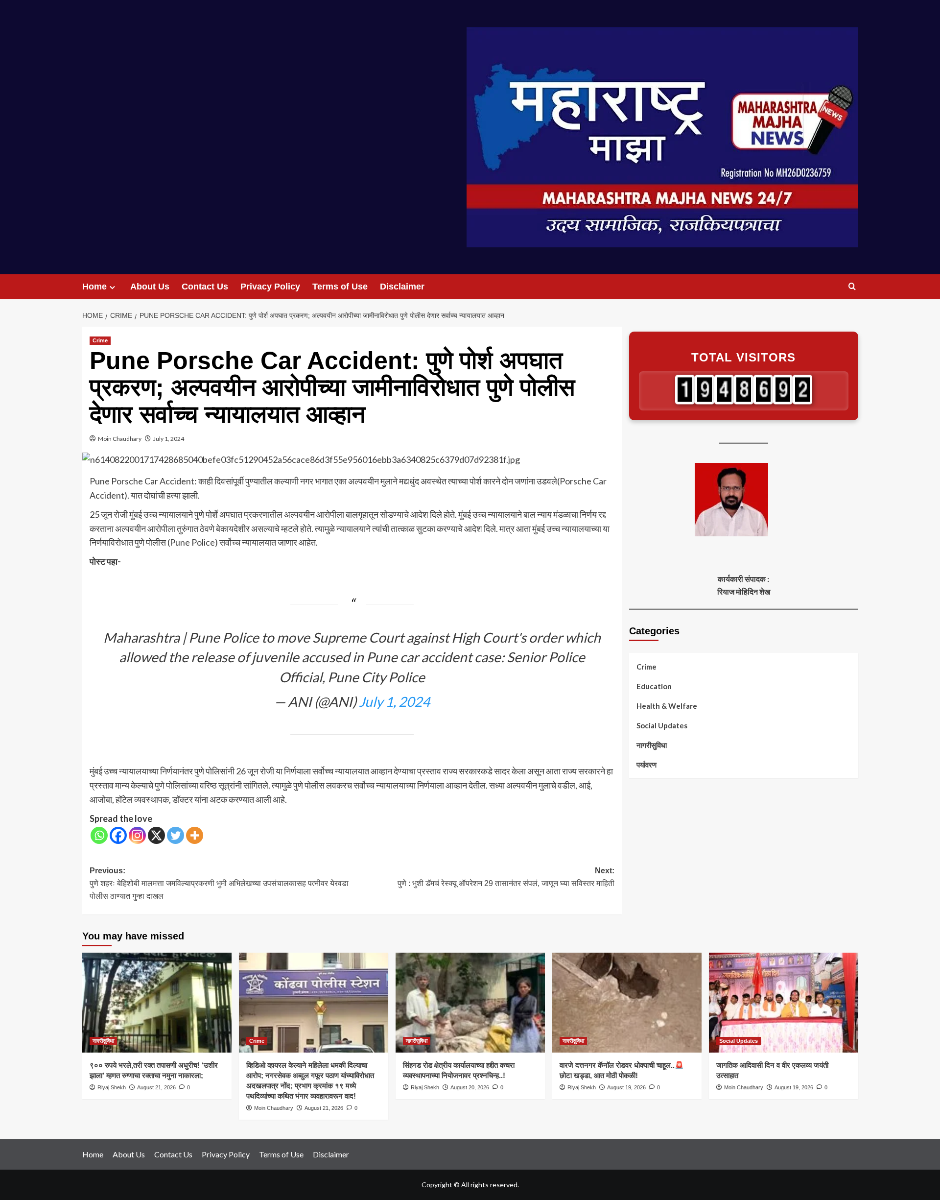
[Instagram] (137, 835)
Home (94, 286)
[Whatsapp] (99, 835)
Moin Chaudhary (119, 438)
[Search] (852, 286)
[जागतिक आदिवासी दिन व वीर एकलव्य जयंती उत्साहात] (783, 1002)
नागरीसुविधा (651, 745)
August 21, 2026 (156, 1087)
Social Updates (661, 725)
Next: (506, 877)
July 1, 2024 (168, 438)
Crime (100, 340)
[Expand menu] (112, 287)
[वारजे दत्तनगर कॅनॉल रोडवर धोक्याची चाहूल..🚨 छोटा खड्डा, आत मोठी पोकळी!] (627, 1002)
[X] (156, 835)
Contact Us (205, 286)
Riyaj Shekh (111, 1087)
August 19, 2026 (626, 1087)
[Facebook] (118, 835)
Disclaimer (402, 286)
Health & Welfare (666, 705)
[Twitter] (175, 835)
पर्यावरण (646, 764)
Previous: (219, 883)
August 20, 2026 (469, 1087)
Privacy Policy (270, 286)
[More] (194, 835)
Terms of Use (340, 286)
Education (654, 686)
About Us (149, 286)
